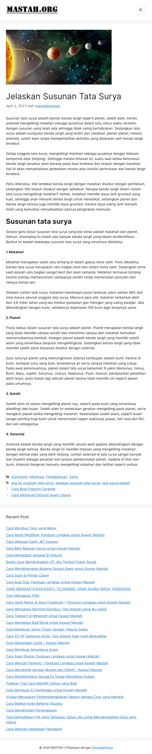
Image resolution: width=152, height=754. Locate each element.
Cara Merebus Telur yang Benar (31, 528)
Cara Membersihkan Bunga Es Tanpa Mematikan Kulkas (50, 677)
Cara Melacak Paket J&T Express (32, 542)
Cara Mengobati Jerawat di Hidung (34, 555)
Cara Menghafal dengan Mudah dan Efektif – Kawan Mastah (54, 670)
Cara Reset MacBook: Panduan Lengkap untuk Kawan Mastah (55, 535)
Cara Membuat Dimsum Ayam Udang (40, 495)
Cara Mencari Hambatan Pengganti (34, 729)
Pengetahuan (56, 477)
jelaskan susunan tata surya (78, 483)
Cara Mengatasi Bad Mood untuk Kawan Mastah (44, 623)
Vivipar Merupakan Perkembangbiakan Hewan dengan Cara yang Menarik (65, 697)
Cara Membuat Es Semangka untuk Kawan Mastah (46, 690)
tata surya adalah (116, 483)
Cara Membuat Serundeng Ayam (32, 650)
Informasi (36, 477)
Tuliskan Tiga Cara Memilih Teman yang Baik (41, 683)
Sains (73, 477)
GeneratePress (102, 747)
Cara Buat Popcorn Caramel (33, 489)
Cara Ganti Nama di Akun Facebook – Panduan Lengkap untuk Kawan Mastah (68, 602)
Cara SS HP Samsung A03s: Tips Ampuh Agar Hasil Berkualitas (56, 636)
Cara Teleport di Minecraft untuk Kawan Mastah (44, 616)
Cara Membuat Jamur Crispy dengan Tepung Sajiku (47, 629)
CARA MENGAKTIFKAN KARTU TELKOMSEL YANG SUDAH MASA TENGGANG (68, 589)
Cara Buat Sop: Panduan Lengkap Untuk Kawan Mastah (50, 582)
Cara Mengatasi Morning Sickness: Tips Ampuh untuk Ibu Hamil (56, 609)
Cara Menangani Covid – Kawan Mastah (38, 643)
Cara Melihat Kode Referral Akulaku (34, 704)
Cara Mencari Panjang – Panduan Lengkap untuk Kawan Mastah (57, 663)
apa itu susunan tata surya (32, 483)
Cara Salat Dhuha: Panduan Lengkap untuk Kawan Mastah (52, 656)
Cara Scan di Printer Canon (27, 575)
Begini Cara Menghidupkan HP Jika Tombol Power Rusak (51, 562)
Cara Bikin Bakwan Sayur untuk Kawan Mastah (43, 548)
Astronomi (19, 477)
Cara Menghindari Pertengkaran (31, 710)
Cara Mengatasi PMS (22, 596)
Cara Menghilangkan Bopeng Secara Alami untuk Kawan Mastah (57, 569)
